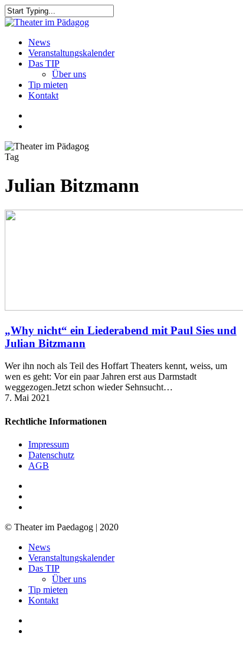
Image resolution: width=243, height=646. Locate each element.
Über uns (69, 579)
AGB (38, 466)
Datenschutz (51, 455)
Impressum (48, 444)
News (39, 547)
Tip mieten (48, 590)
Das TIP (44, 568)
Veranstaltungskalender (71, 558)
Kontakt (43, 600)
